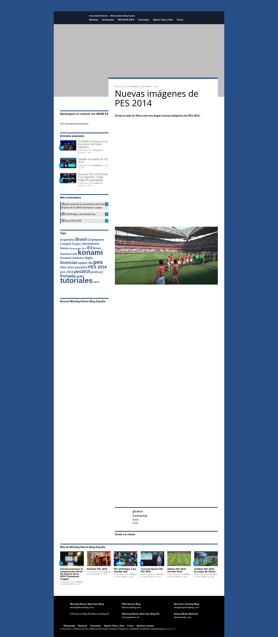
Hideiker (97, 165)
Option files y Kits (163, 19)
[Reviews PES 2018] (99, 558)
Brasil (81, 239)
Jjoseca (134, 87)
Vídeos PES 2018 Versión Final (176, 570)
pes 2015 (67, 272)
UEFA (96, 282)
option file (85, 263)
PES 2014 (97, 267)
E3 (89, 247)
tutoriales (76, 280)
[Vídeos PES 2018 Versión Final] (179, 558)
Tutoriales (143, 19)
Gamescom (68, 254)
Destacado (108, 19)
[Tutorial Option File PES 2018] (152, 558)
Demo (64, 248)
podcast (97, 272)
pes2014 (81, 267)
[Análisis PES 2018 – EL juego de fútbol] (206, 558)
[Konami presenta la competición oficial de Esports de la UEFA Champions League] (72, 558)
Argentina (67, 239)
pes (98, 262)
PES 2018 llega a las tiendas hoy (125, 570)
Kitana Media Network (98, 16)
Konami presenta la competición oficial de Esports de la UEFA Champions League (71, 573)
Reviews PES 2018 (97, 568)
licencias (68, 262)
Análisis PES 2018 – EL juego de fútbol (205, 570)
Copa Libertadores (85, 243)
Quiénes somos (145, 625)
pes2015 (82, 271)
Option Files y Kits (114, 625)
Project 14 (171, 629)
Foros (180, 19)
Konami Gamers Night (76, 258)
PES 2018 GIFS (126, 19)
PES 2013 (67, 267)
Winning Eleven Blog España (71, 23)
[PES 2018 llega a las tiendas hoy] (125, 558)
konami (90, 252)
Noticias (93, 19)
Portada (68, 276)
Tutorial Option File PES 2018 (152, 570)
